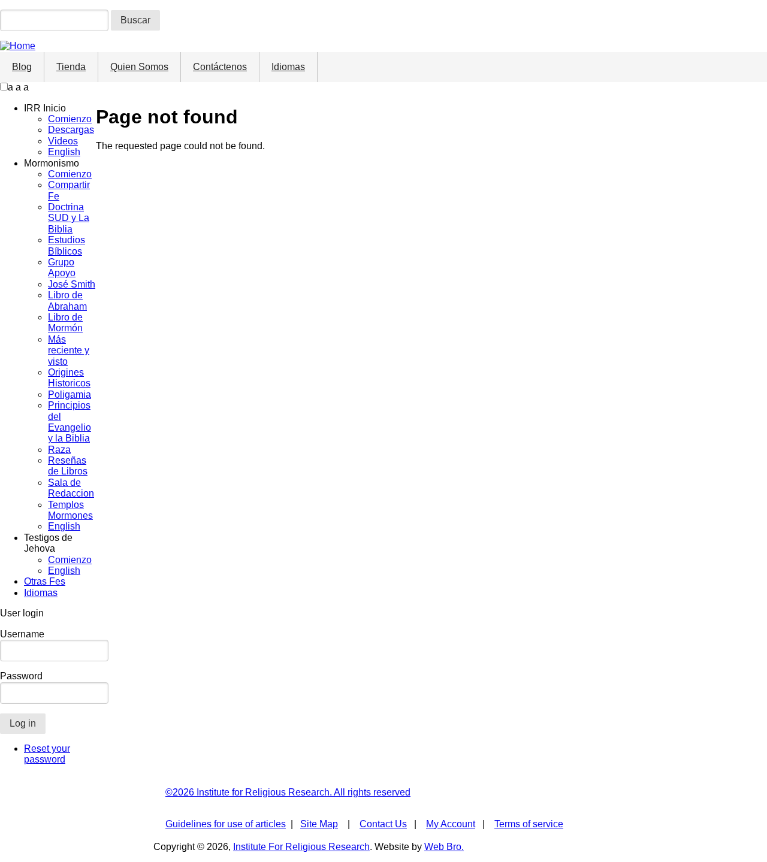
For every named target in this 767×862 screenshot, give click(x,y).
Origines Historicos (69, 377)
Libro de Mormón (65, 322)
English (64, 152)
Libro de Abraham (67, 300)
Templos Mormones (70, 510)
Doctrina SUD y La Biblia (68, 218)
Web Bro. (444, 847)
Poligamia (69, 394)
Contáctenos (220, 67)
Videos (63, 141)
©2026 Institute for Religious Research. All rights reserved (287, 792)
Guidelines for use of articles (225, 824)
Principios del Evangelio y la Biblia (69, 421)
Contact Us (383, 824)
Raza (59, 449)
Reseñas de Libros (67, 465)
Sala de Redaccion (71, 487)
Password (21, 676)
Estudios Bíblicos (66, 245)
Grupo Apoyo (62, 267)
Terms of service (528, 824)
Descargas (71, 130)
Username (22, 634)
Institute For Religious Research (301, 847)
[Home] (17, 46)
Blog (22, 67)
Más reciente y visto (68, 350)
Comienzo (70, 119)
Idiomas (288, 67)
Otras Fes (44, 581)
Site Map (319, 824)
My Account (450, 824)
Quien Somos (139, 67)
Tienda (71, 67)
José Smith (71, 284)
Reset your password (47, 753)
